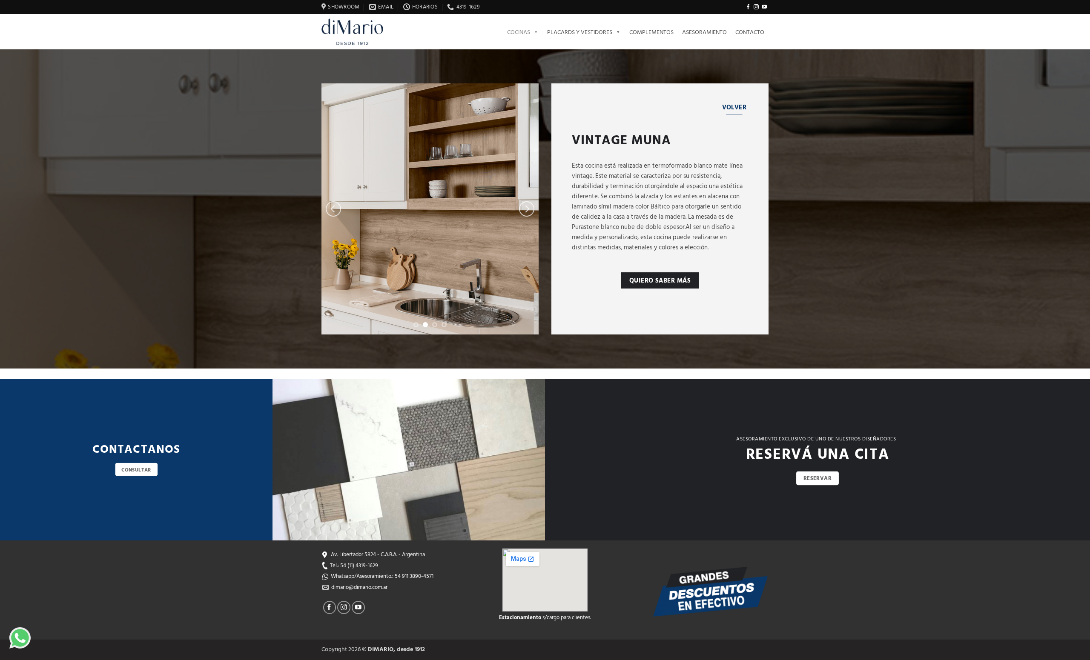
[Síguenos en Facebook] (748, 7)
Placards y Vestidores (579, 31)
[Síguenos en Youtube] (764, 7)
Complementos (651, 31)
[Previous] (333, 209)
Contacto (749, 31)
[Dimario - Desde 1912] (357, 31)
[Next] (526, 209)
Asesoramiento (704, 31)
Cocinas (518, 31)
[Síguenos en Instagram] (756, 7)
